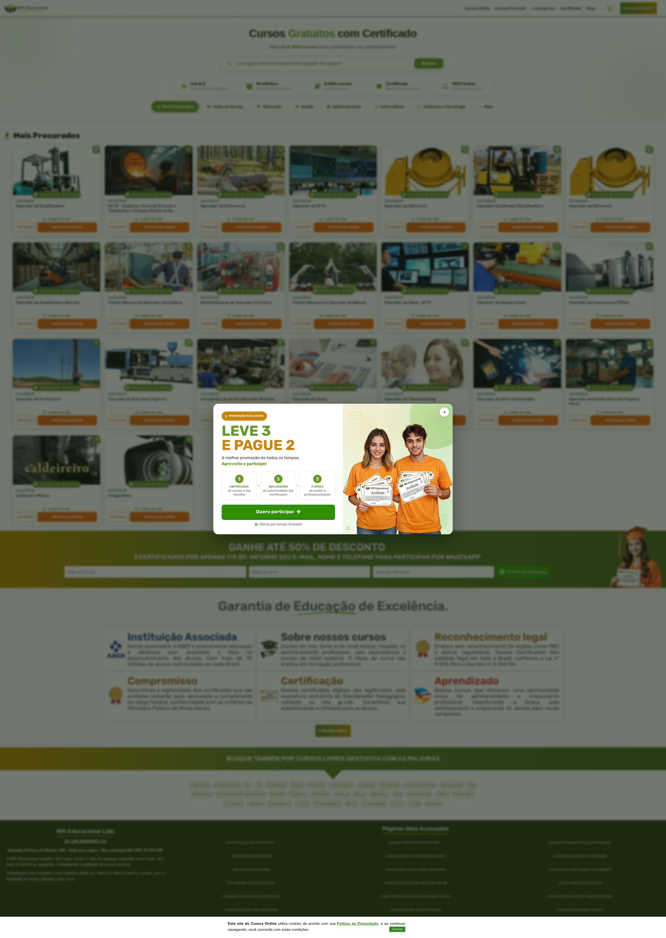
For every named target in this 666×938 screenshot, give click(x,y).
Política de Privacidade (357, 923)
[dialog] (333, 469)
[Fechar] (444, 412)
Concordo (397, 929)
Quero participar (275, 512)
